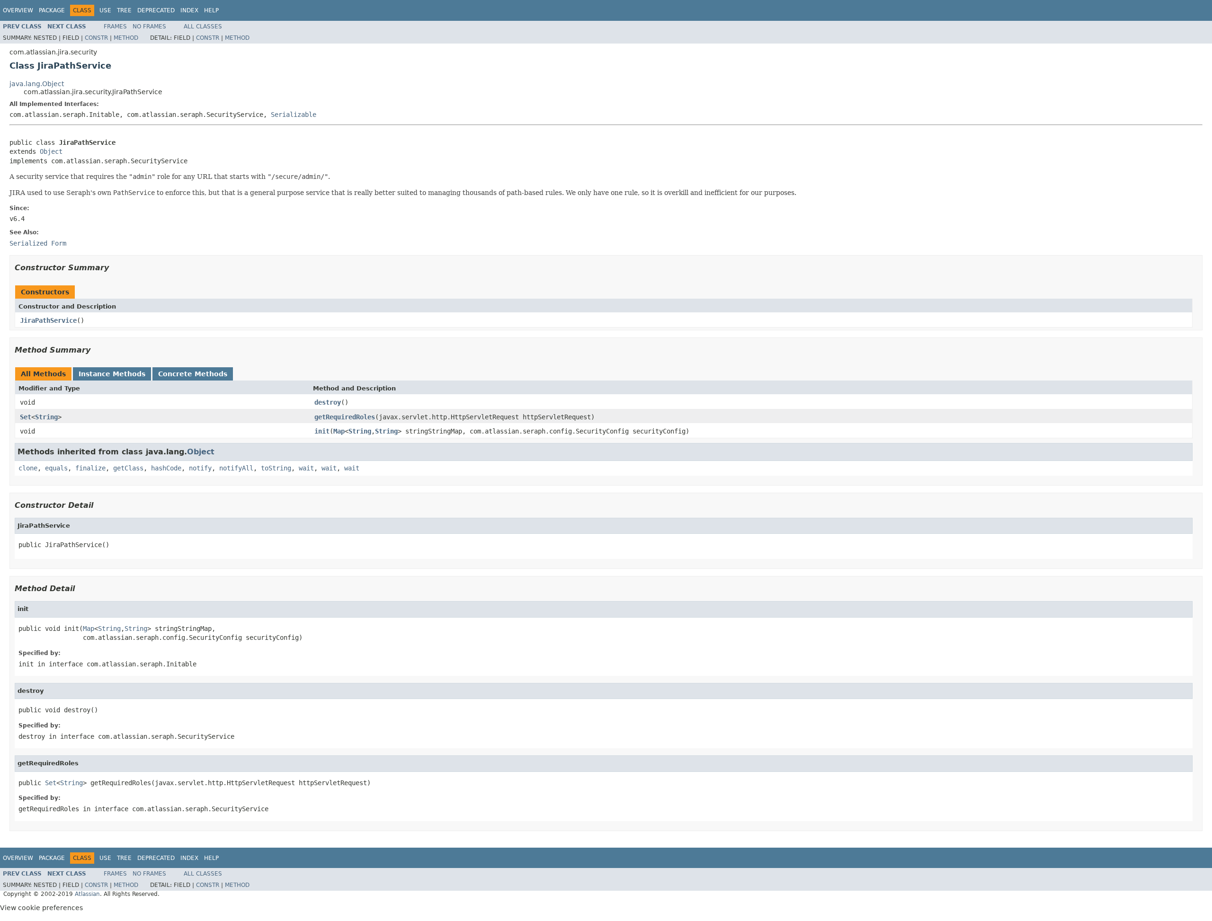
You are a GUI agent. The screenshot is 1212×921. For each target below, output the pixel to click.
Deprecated (156, 10)
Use (105, 10)
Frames (115, 26)
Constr (96, 38)
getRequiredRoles (344, 417)
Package (52, 10)
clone (27, 468)
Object (51, 151)
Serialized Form (37, 243)
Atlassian (87, 894)
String (46, 417)
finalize (90, 468)
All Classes (203, 26)
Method (126, 38)
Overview (18, 10)
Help (211, 10)
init (322, 431)
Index (189, 10)
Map (339, 431)
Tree (124, 10)
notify (200, 468)
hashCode (166, 468)
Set (25, 417)
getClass (128, 468)
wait (306, 468)
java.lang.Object (36, 84)
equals (56, 468)
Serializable (293, 114)
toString (276, 468)
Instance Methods (112, 374)
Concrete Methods (192, 374)
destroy (327, 402)
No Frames (149, 26)
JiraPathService (48, 320)
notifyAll (236, 468)
